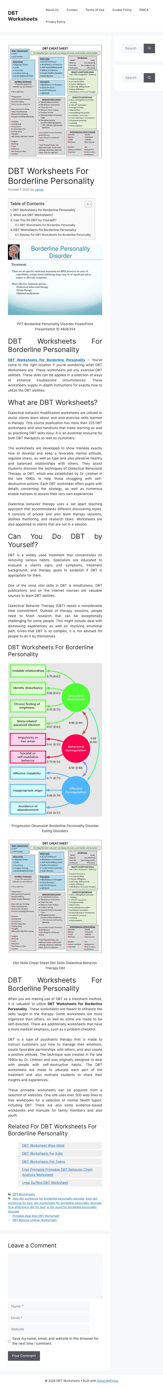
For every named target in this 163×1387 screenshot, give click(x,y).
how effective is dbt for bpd (26, 1207)
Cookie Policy (122, 10)
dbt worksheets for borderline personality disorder (67, 1203)
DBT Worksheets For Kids (42, 1153)
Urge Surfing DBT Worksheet (45, 1183)
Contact (72, 10)
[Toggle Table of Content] (86, 204)
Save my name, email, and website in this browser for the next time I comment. (55, 1341)
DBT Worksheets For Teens (43, 1162)
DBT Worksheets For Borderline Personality (44, 210)
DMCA (144, 10)
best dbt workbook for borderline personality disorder (48, 1198)
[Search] (149, 48)
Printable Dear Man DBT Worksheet (36, 1215)
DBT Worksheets (23, 16)
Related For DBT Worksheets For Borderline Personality (55, 234)
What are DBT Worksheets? (33, 215)
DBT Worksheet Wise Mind (43, 1146)
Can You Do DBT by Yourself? (35, 220)
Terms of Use (94, 10)
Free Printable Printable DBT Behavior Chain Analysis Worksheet (57, 1172)
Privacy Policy (55, 22)
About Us (52, 10)
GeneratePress (107, 1381)
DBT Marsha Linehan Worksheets (35, 1220)
